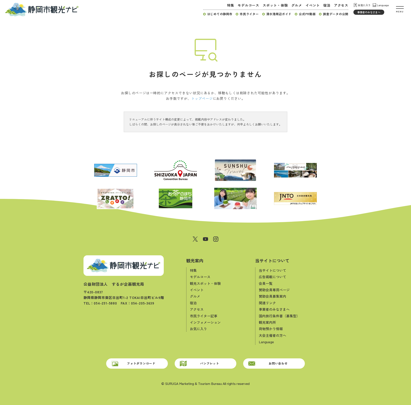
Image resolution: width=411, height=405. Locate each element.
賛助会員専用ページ (274, 289)
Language (383, 5)
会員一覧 (266, 283)
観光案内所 (267, 322)
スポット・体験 (275, 5)
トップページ (202, 98)
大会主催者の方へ (272, 335)
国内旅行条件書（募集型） (279, 315)
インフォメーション (205, 322)
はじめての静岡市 (219, 14)
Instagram (215, 239)
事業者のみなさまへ (368, 12)
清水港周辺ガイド (279, 14)
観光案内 (194, 260)
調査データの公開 (335, 14)
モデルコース (248, 5)
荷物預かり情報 (271, 328)
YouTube (205, 239)
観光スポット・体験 (205, 283)
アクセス (341, 5)
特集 (230, 5)
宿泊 (327, 5)
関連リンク (267, 302)
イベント (312, 5)
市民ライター (249, 14)
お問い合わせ (278, 363)
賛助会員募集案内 (272, 296)
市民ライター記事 (203, 315)
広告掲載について (272, 276)
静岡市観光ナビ (42, 9)
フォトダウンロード (141, 363)
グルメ (296, 5)
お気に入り (364, 5)
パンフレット (209, 363)
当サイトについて (272, 260)
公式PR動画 (307, 14)
